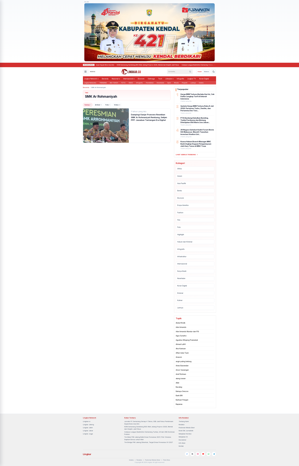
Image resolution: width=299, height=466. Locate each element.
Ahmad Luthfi (181, 344)
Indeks (201, 83)
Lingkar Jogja (88, 434)
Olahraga (151, 79)
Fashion (180, 213)
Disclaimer (182, 440)
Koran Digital (204, 79)
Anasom (179, 357)
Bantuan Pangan (182, 400)
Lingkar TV (191, 79)
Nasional (115, 79)
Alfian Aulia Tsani (182, 353)
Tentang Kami (184, 421)
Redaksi (181, 424)
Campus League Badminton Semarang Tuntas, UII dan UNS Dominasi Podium (193, 65)
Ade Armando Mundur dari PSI (187, 331)
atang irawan (181, 378)
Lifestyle (169, 79)
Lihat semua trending (186, 154)
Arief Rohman (181, 374)
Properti (184, 83)
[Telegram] (214, 454)
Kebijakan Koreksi (185, 434)
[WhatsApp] (208, 454)
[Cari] (190, 71)
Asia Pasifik (181, 183)
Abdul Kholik (180, 323)
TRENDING (103, 83)
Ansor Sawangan (182, 370)
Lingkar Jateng (88, 424)
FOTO (123, 83)
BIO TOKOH (114, 83)
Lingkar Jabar (88, 431)
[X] (192, 454)
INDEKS (92, 71)
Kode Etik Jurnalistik (186, 431)
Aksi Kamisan (181, 349)
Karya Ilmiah (181, 271)
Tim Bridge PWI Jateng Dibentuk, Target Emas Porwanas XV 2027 (148, 442)
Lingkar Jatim (88, 428)
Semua (87, 105)
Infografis (180, 79)
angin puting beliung (183, 361)
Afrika (179, 169)
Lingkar (87, 454)
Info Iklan (182, 443)
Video (117, 105)
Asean (179, 176)
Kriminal (180, 293)
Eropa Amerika (183, 205)
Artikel (98, 105)
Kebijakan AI (183, 437)
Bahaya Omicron (182, 391)
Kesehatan (160, 83)
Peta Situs (166, 460)
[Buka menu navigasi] (85, 71)
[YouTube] (203, 454)
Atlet (177, 383)
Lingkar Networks (90, 83)
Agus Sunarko (181, 336)
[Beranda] (131, 71)
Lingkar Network (90, 79)
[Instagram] (198, 454)
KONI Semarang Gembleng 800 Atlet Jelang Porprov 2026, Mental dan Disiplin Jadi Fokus (134, 65)
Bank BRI (179, 395)
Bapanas (179, 404)
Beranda (105, 79)
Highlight (180, 235)
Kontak (181, 446)
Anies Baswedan (182, 366)
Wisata (176, 83)
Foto (107, 105)
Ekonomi (141, 79)
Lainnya (193, 83)
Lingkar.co (86, 421)
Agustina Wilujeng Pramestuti (187, 340)
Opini (169, 83)
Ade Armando (181, 327)
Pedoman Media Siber (187, 428)
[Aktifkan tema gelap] (213, 71)
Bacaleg (179, 387)
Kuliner (180, 300)
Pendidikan (150, 83)
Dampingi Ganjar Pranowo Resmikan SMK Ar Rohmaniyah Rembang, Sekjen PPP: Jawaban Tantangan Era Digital (149, 117)
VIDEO (131, 83)
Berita (179, 191)
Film (178, 220)
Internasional (128, 79)
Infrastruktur (181, 256)
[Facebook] (187, 454)
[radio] (200, 71)
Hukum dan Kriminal (184, 242)
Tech (160, 79)
